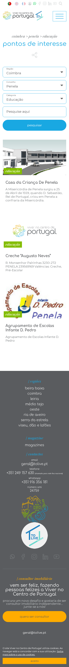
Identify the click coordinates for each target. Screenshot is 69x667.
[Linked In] (49, 3)
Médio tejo (34, 404)
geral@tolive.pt (34, 464)
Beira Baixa (34, 388)
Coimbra (18, 36)
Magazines (34, 445)
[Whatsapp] (34, 3)
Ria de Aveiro (34, 415)
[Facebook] (39, 3)
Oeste (34, 409)
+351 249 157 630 (20, 473)
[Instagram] (44, 3)
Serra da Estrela (34, 420)
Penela (34, 36)
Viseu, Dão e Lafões (34, 425)
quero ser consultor (34, 616)
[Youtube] (55, 3)
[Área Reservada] (29, 3)
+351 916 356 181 (34, 482)
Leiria (34, 399)
